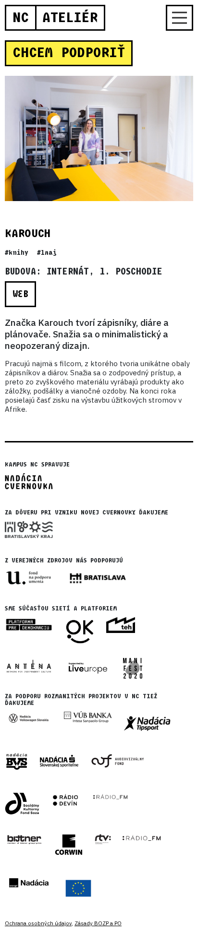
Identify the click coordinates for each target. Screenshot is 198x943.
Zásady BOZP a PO (98, 923)
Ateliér (70, 18)
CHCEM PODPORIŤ (68, 53)
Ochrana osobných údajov (38, 923)
